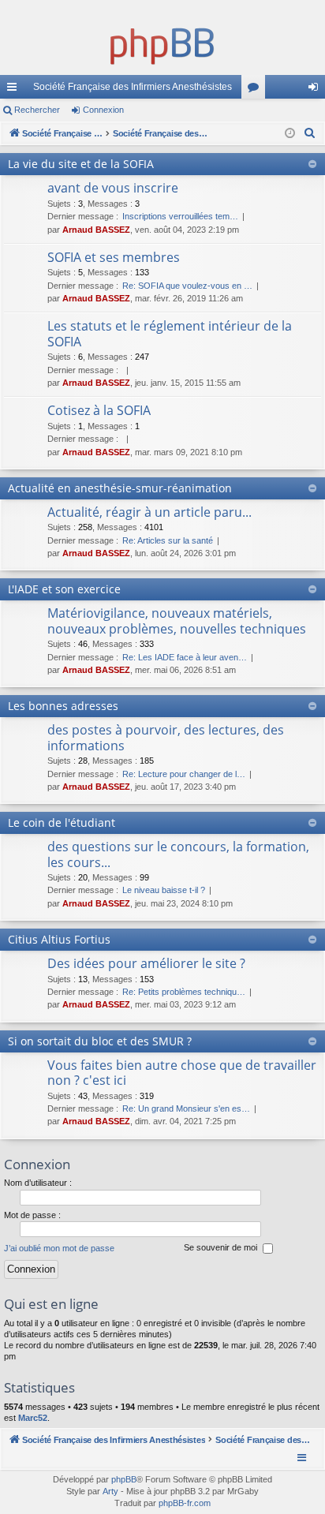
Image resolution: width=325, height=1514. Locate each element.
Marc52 (32, 1417)
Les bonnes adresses (63, 705)
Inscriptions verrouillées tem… (180, 216)
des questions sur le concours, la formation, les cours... (178, 854)
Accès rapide (15, 90)
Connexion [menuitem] (316, 90)
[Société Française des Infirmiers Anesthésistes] (162, 43)
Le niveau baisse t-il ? (163, 890)
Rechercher (37, 109)
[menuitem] (310, 133)
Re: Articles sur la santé (167, 540)
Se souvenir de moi (222, 1248)
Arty (110, 1491)
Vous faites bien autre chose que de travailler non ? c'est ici (181, 1072)
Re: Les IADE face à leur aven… (184, 657)
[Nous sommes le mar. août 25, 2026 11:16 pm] (290, 134)
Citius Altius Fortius (59, 939)
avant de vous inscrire (112, 187)
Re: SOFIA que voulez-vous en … (187, 285)
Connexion (103, 109)
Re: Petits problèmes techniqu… (183, 991)
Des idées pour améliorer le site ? (146, 963)
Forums (256, 90)
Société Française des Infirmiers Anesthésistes (132, 86)
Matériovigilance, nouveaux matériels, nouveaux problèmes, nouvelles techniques (176, 620)
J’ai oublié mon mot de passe (59, 1248)
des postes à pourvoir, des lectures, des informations (165, 737)
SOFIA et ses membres (113, 257)
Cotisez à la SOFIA (99, 410)
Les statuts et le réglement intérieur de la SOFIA (169, 333)
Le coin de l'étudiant (61, 822)
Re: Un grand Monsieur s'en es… (186, 1108)
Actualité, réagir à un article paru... (149, 512)
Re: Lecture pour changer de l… (183, 774)
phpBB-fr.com (185, 1503)
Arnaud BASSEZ (96, 229)
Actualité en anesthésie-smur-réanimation (120, 487)
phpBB (123, 1479)
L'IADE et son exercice (64, 588)
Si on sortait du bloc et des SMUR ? (100, 1041)
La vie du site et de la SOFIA (81, 163)
